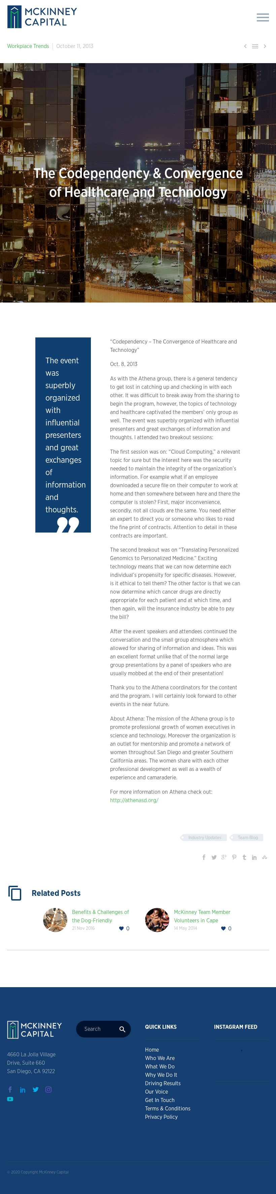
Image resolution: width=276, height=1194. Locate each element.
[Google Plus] (224, 857)
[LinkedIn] (254, 857)
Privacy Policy (161, 1117)
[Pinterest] (234, 857)
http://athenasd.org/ (134, 800)
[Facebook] (204, 857)
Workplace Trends (28, 46)
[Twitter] (214, 857)
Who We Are (160, 1058)
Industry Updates (204, 837)
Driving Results (163, 1083)
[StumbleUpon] (264, 857)
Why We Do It (161, 1075)
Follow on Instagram (244, 1066)
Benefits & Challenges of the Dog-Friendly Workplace (100, 920)
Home (152, 1050)
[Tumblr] (244, 857)
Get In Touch (160, 1100)
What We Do (160, 1066)
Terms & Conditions (168, 1108)
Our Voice (156, 1092)
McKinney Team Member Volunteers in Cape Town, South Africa (202, 920)
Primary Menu (263, 17)
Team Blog (248, 837)
